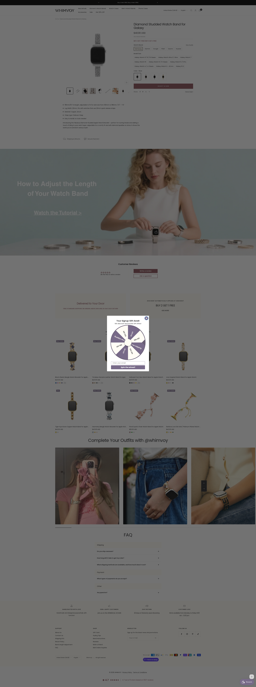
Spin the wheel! (128, 367)
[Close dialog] (146, 318)
